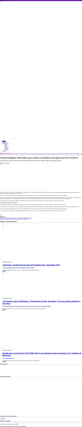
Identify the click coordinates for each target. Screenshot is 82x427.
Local (3, 140)
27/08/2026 (4, 261)
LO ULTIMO (6, 421)
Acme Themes (23, 426)
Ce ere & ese (7, 163)
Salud (6, 144)
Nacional (4, 141)
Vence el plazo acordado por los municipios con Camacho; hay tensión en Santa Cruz (16, 217)
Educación (7, 147)
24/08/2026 (4, 298)
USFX (6, 145)
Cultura (6, 146)
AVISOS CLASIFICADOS (10, 416)
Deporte (6, 148)
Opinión (4, 151)
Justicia (6, 150)
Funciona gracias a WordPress (5, 426)
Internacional (4, 142)
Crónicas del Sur (5, 143)
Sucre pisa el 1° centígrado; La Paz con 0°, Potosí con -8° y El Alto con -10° (14, 219)
